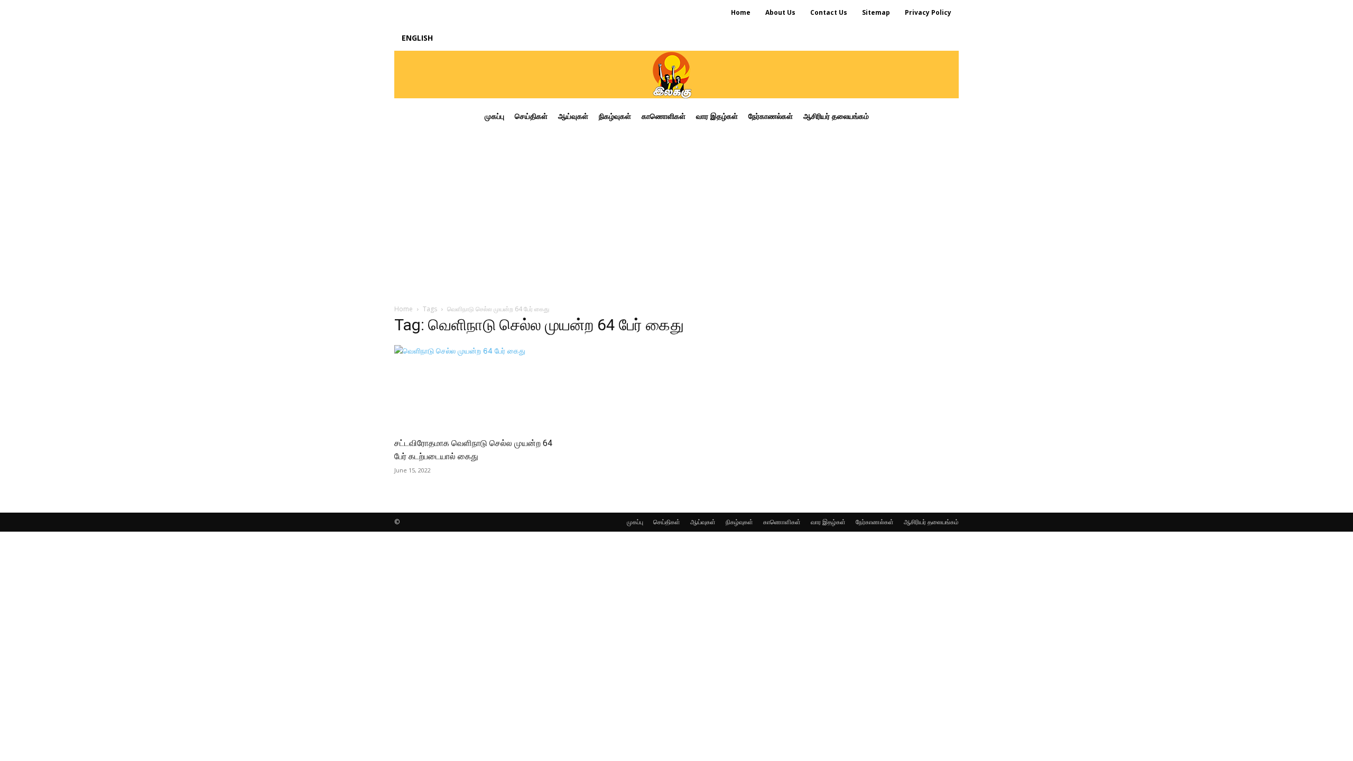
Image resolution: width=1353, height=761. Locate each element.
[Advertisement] (676, 213)
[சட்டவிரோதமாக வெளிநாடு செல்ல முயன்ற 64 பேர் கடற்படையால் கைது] (480, 387)
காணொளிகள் (782, 521)
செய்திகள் (666, 521)
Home (403, 308)
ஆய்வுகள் (703, 521)
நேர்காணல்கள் (875, 521)
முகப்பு (635, 521)
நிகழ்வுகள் (739, 521)
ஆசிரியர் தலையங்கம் (931, 521)
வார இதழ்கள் (828, 521)
